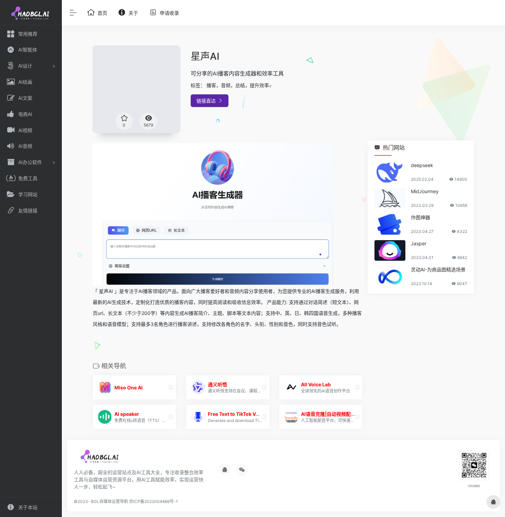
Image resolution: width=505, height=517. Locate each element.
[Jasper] (389, 250)
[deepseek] (389, 172)
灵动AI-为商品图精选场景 (438, 269)
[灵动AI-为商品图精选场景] (389, 276)
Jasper (418, 243)
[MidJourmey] (389, 198)
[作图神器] (389, 224)
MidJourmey (425, 191)
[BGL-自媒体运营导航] (100, 458)
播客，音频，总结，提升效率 (237, 85)
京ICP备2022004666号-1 (153, 501)
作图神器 (420, 217)
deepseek (422, 165)
